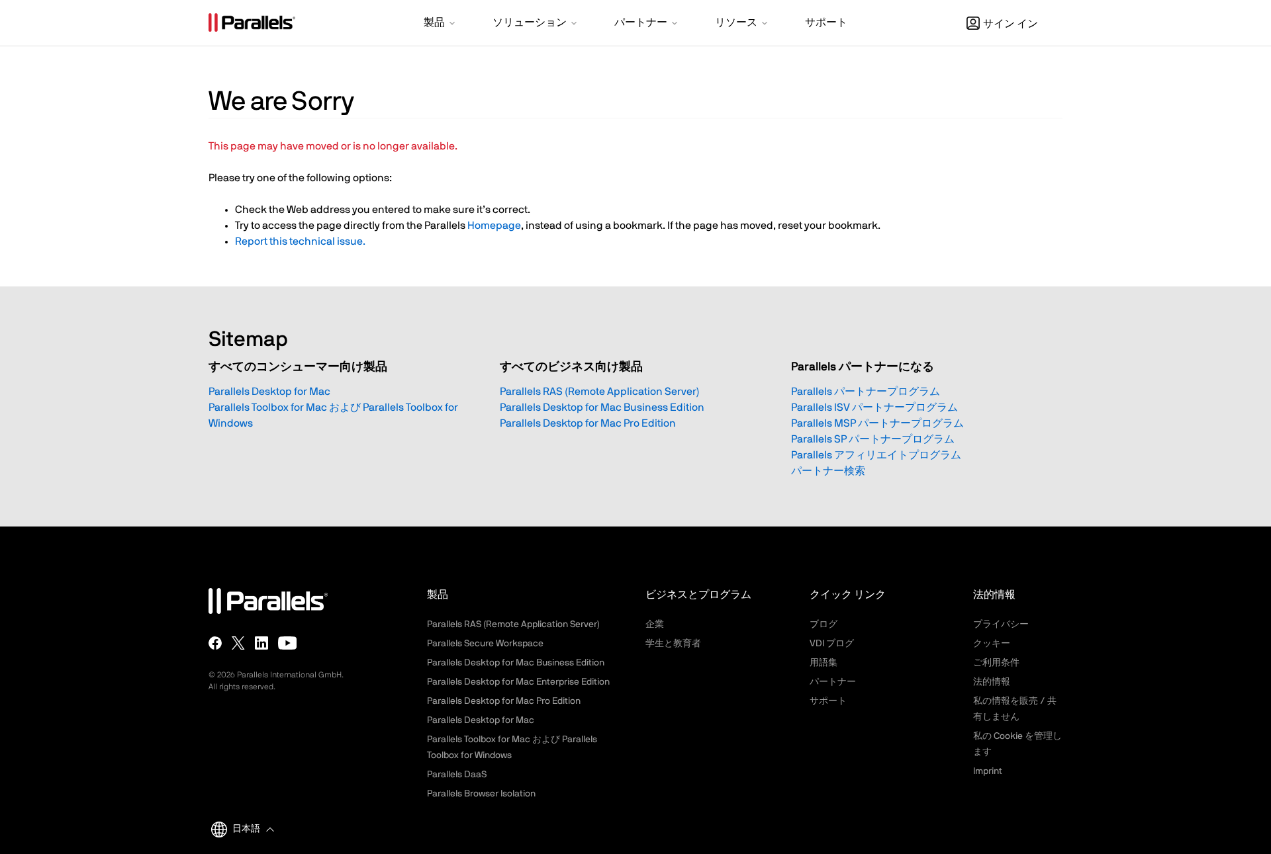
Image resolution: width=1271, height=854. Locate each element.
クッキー (991, 643)
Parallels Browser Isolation (481, 793)
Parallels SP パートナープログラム (873, 439)
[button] (440, 24)
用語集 (823, 662)
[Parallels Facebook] (215, 643)
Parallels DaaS (457, 774)
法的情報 (991, 682)
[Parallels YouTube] (287, 643)
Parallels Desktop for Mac (269, 391)
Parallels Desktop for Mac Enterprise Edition (518, 682)
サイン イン (1010, 24)
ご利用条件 (996, 662)
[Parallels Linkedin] (261, 643)
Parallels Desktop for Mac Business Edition (602, 407)
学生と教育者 (673, 643)
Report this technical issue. (300, 241)
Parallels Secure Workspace (485, 643)
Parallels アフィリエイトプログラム (876, 455)
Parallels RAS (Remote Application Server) (600, 391)
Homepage (494, 225)
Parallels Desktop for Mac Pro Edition (588, 423)
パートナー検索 (828, 471)
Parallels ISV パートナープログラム (874, 407)
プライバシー (1001, 624)
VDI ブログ (832, 643)
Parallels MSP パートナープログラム (877, 423)
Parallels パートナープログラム (865, 391)
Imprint (987, 771)
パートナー (833, 682)
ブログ (823, 624)
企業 (654, 624)
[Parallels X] (238, 643)
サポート (828, 701)
